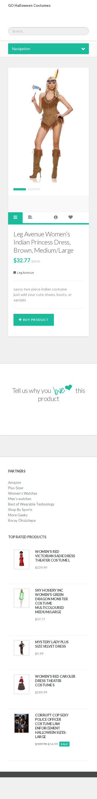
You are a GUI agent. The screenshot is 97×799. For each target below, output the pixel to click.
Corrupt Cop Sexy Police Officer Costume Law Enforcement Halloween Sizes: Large (51, 726)
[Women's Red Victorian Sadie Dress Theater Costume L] (21, 559)
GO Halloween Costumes (29, 5)
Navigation (21, 48)
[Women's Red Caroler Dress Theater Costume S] (21, 684)
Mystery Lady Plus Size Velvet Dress (52, 644)
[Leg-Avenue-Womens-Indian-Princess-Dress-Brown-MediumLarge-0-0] (19, 189)
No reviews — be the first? (51, 577)
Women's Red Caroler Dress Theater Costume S (55, 680)
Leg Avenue (25, 272)
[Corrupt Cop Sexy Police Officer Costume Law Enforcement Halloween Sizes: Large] (21, 723)
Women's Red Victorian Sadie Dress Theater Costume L (55, 555)
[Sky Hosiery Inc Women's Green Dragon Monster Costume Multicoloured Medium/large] (21, 598)
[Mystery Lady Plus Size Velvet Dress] (21, 648)
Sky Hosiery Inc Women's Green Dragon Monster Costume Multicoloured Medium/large (51, 601)
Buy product (36, 320)
